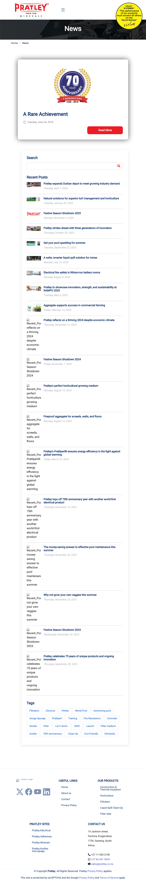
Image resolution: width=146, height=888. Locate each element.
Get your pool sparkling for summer (64, 242)
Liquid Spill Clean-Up (111, 808)
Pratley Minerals (41, 842)
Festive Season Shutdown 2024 (62, 359)
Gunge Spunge (37, 718)
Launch (90, 726)
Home (14, 43)
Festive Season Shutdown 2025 (62, 213)
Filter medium (108, 726)
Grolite (33, 733)
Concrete (112, 718)
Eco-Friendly (91, 733)
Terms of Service (109, 877)
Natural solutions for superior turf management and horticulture (81, 198)
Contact (65, 799)
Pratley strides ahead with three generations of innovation (78, 228)
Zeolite (33, 726)
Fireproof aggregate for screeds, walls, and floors (72, 416)
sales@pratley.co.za (102, 864)
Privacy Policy (69, 805)
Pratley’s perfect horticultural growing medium (71, 385)
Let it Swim (61, 726)
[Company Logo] (32, 10)
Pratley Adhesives (42, 836)
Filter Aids (105, 814)
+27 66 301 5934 (100, 859)
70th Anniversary (52, 733)
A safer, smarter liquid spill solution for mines (70, 257)
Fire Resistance (92, 718)
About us (66, 793)
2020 (77, 726)
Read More (105, 130)
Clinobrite (109, 733)
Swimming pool (102, 710)
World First (81, 710)
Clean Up (73, 733)
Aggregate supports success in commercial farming (74, 305)
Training (72, 718)
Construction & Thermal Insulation (110, 788)
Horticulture (106, 796)
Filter (46, 726)
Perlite (65, 710)
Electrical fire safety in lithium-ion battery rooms (72, 272)
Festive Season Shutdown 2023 (62, 629)
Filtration (34, 710)
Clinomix (50, 710)
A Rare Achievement (45, 114)
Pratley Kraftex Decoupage (40, 849)
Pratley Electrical (41, 830)
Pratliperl (57, 718)
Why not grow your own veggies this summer (70, 594)
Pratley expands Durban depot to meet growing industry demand (82, 183)
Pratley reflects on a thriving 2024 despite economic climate (79, 320)
